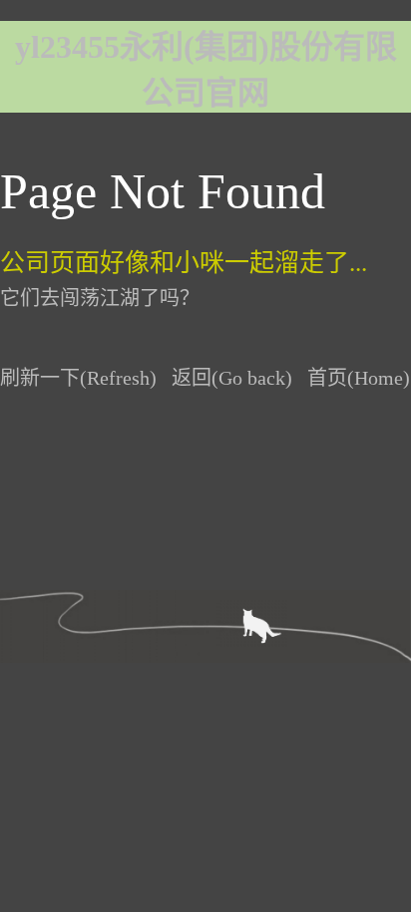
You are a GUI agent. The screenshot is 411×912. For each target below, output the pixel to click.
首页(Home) (358, 378)
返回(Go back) (232, 378)
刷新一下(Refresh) (78, 378)
